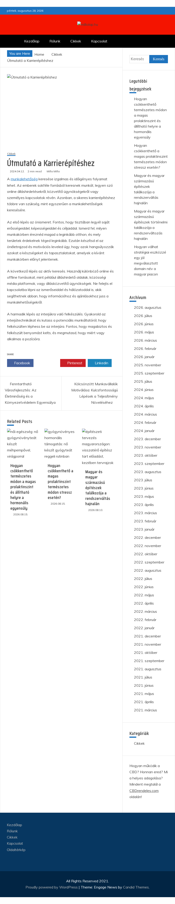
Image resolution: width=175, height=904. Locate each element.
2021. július (143, 677)
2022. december (147, 537)
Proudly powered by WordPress (52, 887)
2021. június (144, 685)
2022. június (144, 586)
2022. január (144, 628)
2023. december (147, 439)
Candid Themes (136, 887)
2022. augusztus (147, 570)
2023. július (143, 480)
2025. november (147, 365)
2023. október (145, 455)
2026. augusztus (147, 307)
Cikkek (75, 41)
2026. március (145, 340)
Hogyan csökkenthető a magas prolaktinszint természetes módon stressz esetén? (60, 481)
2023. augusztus (147, 471)
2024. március (145, 414)
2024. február (145, 422)
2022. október (145, 554)
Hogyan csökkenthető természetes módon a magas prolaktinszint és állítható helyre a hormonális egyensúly (23, 486)
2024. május (144, 398)
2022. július (143, 578)
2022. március (145, 611)
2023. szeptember (149, 463)
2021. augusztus (147, 669)
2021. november (147, 644)
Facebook (21, 363)
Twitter (48, 363)
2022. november (147, 545)
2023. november (147, 447)
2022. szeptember (149, 562)
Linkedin (101, 363)
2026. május (144, 332)
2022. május (144, 595)
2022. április (144, 603)
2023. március (145, 513)
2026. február (145, 348)
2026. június (144, 324)
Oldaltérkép (16, 849)
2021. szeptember (149, 660)
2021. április (144, 702)
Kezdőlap (31, 41)
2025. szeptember (149, 373)
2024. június (144, 389)
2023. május (144, 496)
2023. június (144, 488)
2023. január (144, 529)
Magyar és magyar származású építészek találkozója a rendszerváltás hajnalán (97, 488)
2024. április (144, 406)
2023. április (144, 504)
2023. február (145, 521)
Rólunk (54, 41)
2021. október (145, 652)
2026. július (143, 315)
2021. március (145, 710)
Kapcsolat (99, 41)
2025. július (143, 381)
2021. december (147, 636)
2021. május (144, 693)
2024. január (144, 430)
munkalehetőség (24, 179)
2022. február (145, 619)
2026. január (144, 356)
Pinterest (74, 363)
